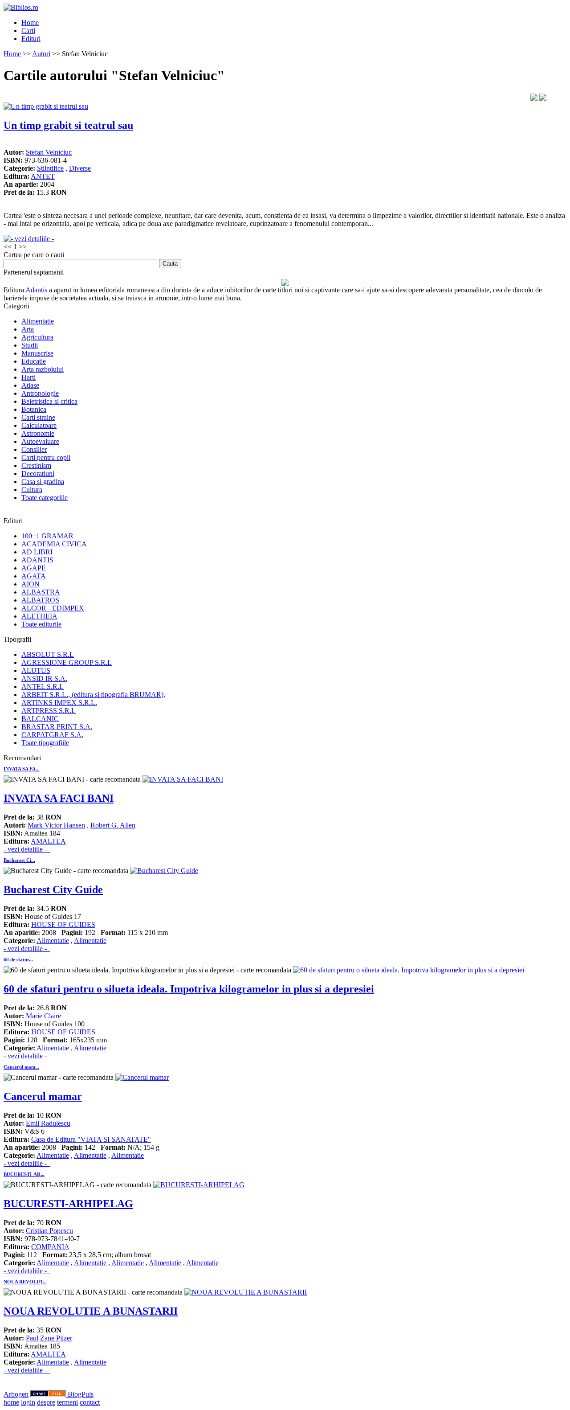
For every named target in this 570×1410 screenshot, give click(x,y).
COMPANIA (50, 1246)
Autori (41, 53)
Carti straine (38, 417)
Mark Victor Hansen (56, 825)
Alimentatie (37, 321)
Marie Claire (43, 1016)
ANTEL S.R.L (42, 686)
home (11, 1402)
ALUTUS (35, 670)
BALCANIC (40, 718)
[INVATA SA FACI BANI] (182, 779)
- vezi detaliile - (27, 849)
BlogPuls (81, 1394)
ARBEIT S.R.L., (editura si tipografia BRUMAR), (93, 694)
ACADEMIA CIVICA (54, 544)
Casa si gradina (42, 481)
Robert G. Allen (112, 825)
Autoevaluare (40, 441)
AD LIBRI (37, 552)
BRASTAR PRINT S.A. (56, 726)
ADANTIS (37, 560)
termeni (67, 1402)
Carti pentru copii (45, 457)
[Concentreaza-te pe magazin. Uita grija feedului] (49, 1394)
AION (30, 584)
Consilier (34, 449)
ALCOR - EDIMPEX (52, 608)
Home (30, 22)
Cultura (31, 489)
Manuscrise (37, 353)
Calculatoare (39, 425)
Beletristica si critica (49, 401)
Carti (28, 30)
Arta (27, 329)
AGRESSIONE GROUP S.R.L (66, 662)
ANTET (43, 176)
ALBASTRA (40, 592)
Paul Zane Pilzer (49, 1338)
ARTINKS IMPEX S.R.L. (59, 702)
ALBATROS (40, 600)
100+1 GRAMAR (47, 536)
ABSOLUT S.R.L (47, 654)
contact (90, 1402)
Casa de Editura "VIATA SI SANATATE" (91, 1139)
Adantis (36, 290)
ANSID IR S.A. (44, 678)
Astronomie (37, 433)
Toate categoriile (44, 497)
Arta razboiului (42, 369)
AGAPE (33, 568)
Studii (29, 345)
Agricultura (37, 337)
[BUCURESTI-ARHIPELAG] (198, 1185)
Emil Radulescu (48, 1123)
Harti (28, 377)
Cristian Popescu (49, 1230)
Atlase (30, 385)
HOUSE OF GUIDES (63, 924)
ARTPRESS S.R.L (48, 710)
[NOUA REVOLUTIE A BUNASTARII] (245, 1292)
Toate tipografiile (45, 742)
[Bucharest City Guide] (164, 870)
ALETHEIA (39, 616)
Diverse (80, 168)
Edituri (31, 38)
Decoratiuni (37, 473)
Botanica (33, 409)
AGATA (33, 576)
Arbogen (16, 1394)
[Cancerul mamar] (142, 1077)
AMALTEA (48, 841)
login (28, 1402)
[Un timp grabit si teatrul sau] (46, 106)
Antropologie (40, 393)
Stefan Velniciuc (49, 152)
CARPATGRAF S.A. (52, 734)
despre (46, 1402)
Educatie (33, 361)
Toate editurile (41, 624)
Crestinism (36, 465)
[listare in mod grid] (542, 98)
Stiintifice (50, 168)
